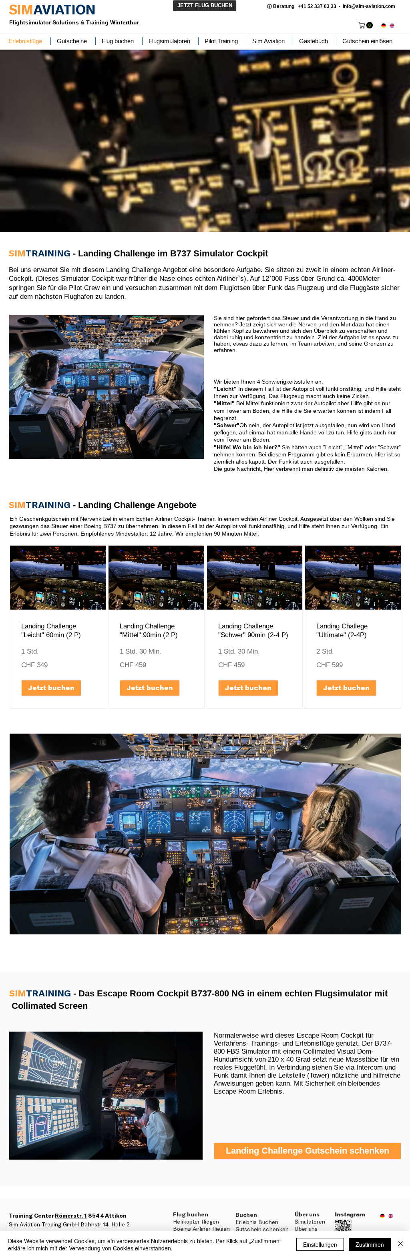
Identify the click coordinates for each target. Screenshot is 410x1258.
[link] (366, 25)
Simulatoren (310, 1221)
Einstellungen (320, 1244)
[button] (51, 688)
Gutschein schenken (262, 1229)
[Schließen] (400, 1244)
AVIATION (64, 9)
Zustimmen (370, 1244)
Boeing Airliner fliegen (201, 1228)
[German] (384, 25)
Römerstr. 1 (71, 1215)
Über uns (306, 1228)
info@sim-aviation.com (369, 6)
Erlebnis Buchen (256, 1221)
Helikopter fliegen (196, 1221)
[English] (392, 25)
